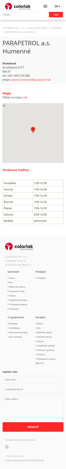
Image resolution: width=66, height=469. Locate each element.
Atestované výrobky (18, 332)
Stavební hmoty (44, 336)
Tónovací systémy (45, 350)
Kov (11, 282)
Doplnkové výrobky (18, 300)
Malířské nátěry (44, 332)
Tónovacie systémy (18, 304)
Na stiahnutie (15, 336)
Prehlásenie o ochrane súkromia (20, 439)
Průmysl (41, 354)
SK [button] (57, 6)
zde (25, 97)
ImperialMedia (37, 460)
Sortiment (13, 271)
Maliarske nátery (17, 286)
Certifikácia (14, 328)
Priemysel (14, 308)
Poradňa (40, 317)
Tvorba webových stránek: (17, 460)
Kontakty (13, 323)
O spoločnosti (16, 317)
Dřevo (40, 323)
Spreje (12, 295)
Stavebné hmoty (17, 291)
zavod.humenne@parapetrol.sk (31, 80)
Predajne (41, 271)
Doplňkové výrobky (46, 345)
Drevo (12, 278)
